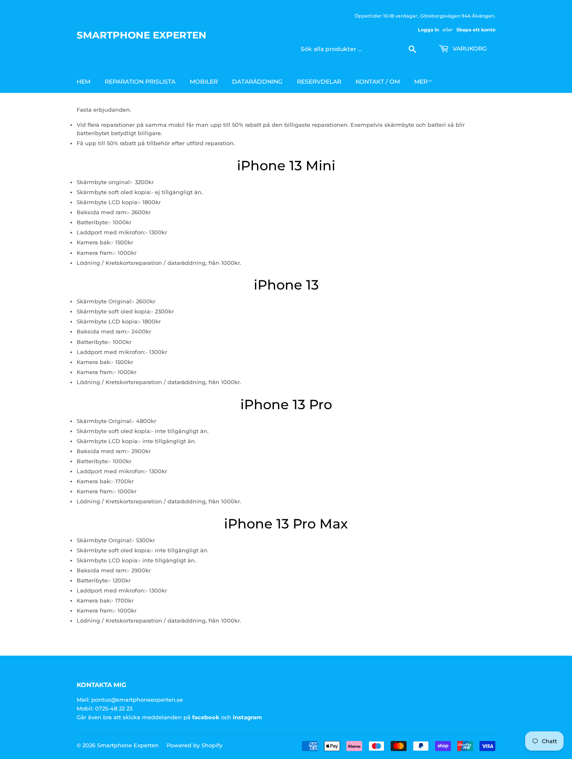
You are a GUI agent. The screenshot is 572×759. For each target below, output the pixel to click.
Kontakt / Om (378, 81)
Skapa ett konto (475, 30)
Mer (421, 81)
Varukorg (469, 48)
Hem (83, 81)
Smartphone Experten (141, 35)
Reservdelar (319, 81)
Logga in (428, 30)
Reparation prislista (140, 81)
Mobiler (204, 81)
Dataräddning (257, 81)
